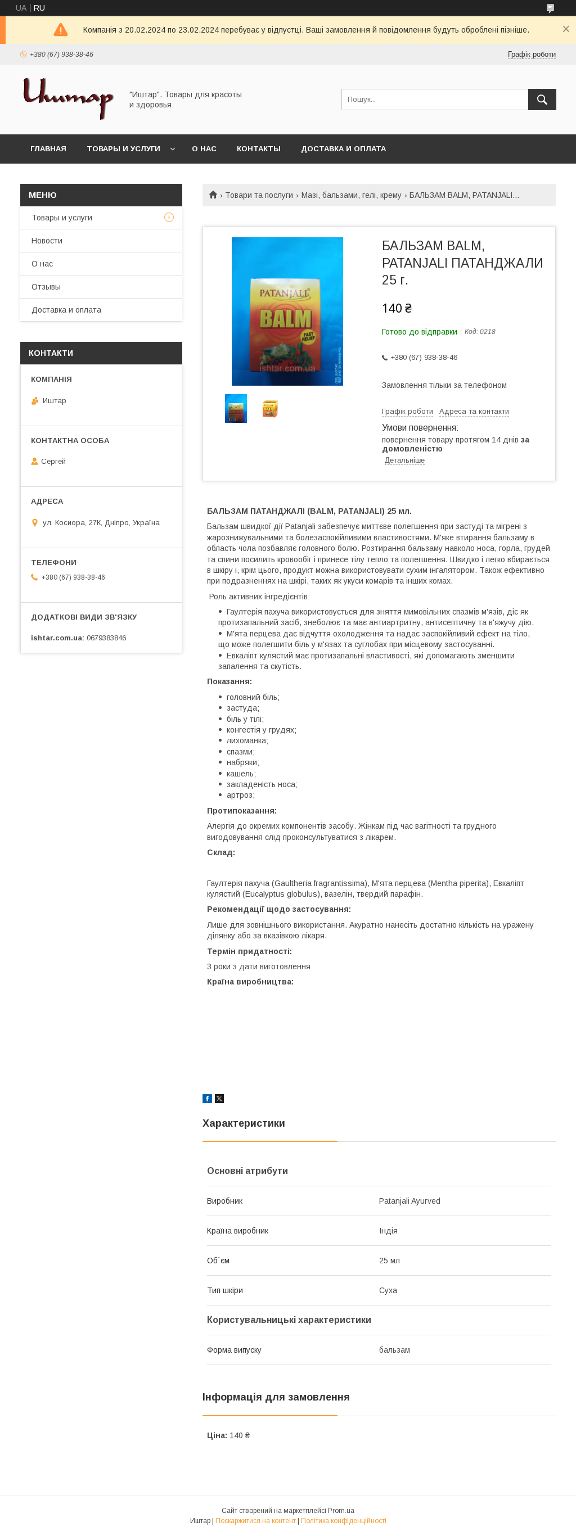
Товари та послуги (259, 195)
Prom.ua (341, 1511)
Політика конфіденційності (343, 1521)
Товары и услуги (123, 148)
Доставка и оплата (343, 148)
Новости (47, 240)
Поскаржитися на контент (255, 1521)
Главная (48, 148)
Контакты (259, 148)
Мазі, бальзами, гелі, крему (352, 195)
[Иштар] (68, 119)
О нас (204, 148)
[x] (219, 1100)
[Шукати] (542, 99)
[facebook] (207, 1100)
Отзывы (46, 286)
